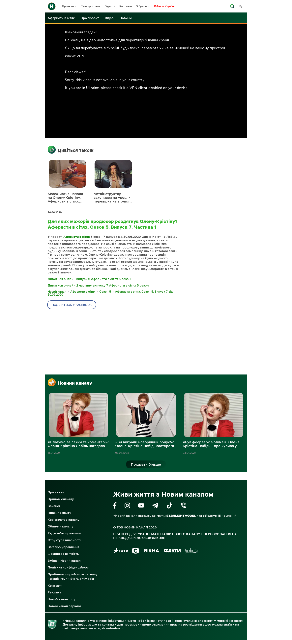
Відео (108, 6)
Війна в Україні (164, 6)
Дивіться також (76, 150)
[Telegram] (155, 506)
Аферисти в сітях (61, 17)
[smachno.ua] (191, 551)
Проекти (68, 6)
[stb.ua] (135, 551)
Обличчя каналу (60, 526)
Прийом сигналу (61, 499)
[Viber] (183, 506)
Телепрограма (91, 6)
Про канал (56, 492)
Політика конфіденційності (69, 567)
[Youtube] (141, 506)
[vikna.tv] (151, 551)
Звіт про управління (63, 546)
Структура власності (64, 540)
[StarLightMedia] (180, 516)
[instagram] (127, 506)
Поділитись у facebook (72, 304)
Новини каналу (75, 383)
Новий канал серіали (64, 606)
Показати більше (146, 464)
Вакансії (54, 505)
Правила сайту (59, 512)
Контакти (55, 585)
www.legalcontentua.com (108, 628)
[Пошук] (232, 7)
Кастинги (125, 6)
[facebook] (115, 506)
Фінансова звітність (63, 553)
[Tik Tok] (169, 506)
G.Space (141, 6)
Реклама (54, 592)
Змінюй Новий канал (64, 560)
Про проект (90, 17)
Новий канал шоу (61, 599)
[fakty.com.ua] (172, 551)
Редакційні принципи (64, 533)
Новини (126, 17)
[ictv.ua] (120, 551)
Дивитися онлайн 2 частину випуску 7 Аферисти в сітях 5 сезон (98, 285)
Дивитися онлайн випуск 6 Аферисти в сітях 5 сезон (89, 278)
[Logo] (52, 6)
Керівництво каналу (63, 519)
